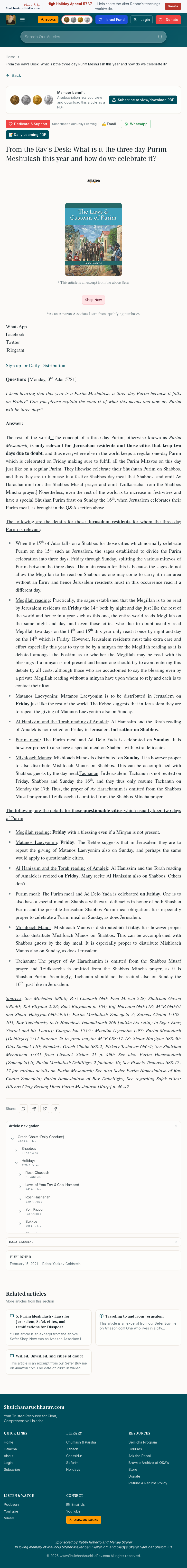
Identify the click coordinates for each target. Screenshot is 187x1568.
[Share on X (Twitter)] (44, 1108)
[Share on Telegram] (34, 1108)
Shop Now (93, 299)
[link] (86, 64)
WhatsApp (139, 124)
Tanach (72, 1449)
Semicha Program (143, 1442)
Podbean (11, 1504)
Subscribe (12, 1469)
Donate (173, 6)
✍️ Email (109, 124)
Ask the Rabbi (140, 1456)
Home (10, 57)
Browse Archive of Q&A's (149, 1463)
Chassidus (74, 1456)
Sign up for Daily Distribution (35, 365)
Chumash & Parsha (81, 1442)
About (8, 1456)
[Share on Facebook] (55, 1108)
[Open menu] (22, 20)
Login (8, 1463)
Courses (135, 1449)
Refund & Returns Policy (148, 1483)
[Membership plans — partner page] (77, 19)
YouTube (11, 1511)
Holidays (73, 1469)
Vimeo (9, 1518)
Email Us (78, 1504)
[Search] (160, 36)
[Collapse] (12, 1138)
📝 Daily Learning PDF (27, 135)
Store (133, 1469)
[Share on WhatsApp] (23, 1108)
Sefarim (72, 1463)
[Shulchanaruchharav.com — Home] (11, 20)
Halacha (10, 1449)
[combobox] (93, 37)
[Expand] (16, 1150)
